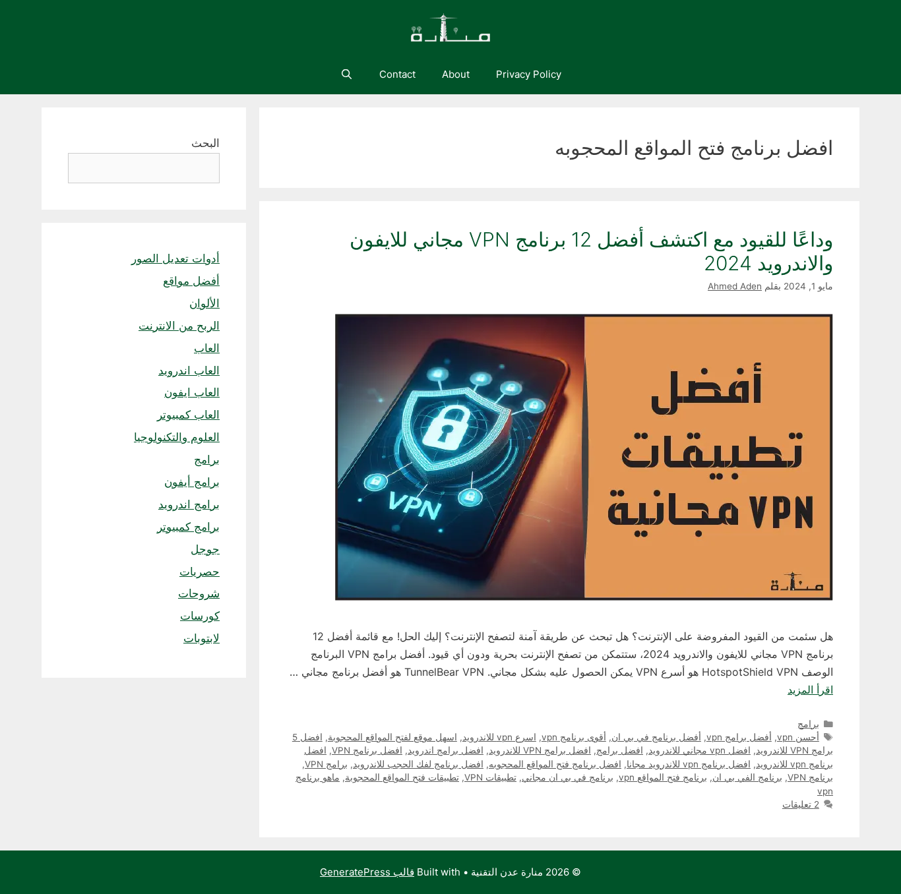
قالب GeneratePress (367, 872)
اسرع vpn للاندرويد (499, 737)
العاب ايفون (192, 392)
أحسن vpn (798, 737)
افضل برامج (619, 750)
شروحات (199, 593)
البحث (205, 143)
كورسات (200, 615)
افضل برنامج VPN (367, 750)
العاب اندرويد (189, 370)
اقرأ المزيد (810, 689)
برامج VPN (326, 764)
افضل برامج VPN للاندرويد (540, 750)
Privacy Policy (528, 74)
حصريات (199, 571)
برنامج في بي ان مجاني (567, 777)
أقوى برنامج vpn (574, 737)
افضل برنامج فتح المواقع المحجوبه (555, 764)
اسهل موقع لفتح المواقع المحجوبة (392, 737)
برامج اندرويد (189, 504)
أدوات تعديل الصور (175, 258)
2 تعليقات (800, 804)
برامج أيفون (192, 482)
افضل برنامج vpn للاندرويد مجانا (689, 764)
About (456, 74)
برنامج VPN (810, 777)
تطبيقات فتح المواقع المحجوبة (402, 777)
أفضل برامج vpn (739, 737)
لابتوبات (201, 638)
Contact (397, 74)
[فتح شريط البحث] (345, 74)
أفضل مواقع (191, 280)
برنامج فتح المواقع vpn (663, 777)
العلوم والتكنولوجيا (177, 437)
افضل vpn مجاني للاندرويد (699, 750)
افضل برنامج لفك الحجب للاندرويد (418, 764)
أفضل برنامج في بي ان (656, 737)
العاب (207, 348)
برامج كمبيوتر (188, 526)
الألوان (204, 303)
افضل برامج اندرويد (445, 750)
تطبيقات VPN (490, 777)
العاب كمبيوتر (188, 414)
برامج (808, 724)
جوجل (205, 549)
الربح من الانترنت (179, 325)
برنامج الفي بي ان (747, 777)
